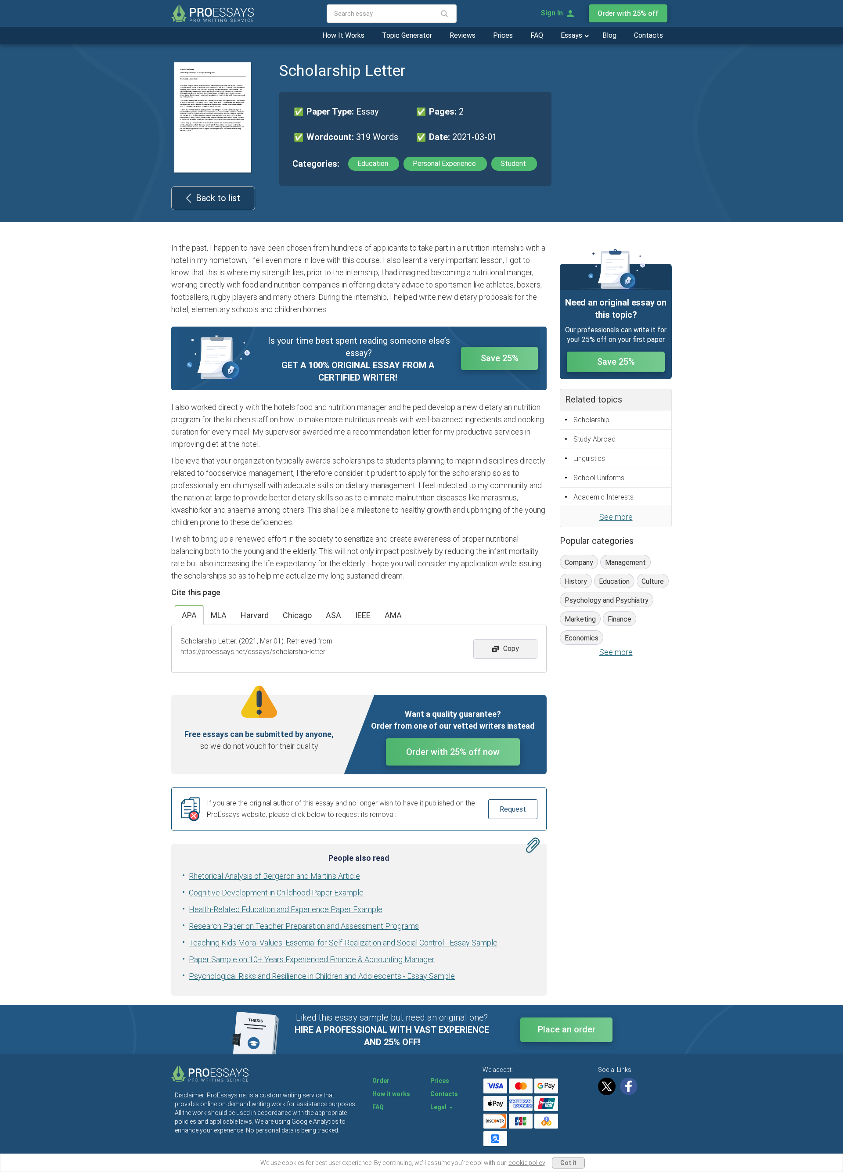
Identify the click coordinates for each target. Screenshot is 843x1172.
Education (373, 163)
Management (625, 562)
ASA (333, 615)
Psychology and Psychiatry (606, 600)
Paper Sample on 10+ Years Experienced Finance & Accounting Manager (312, 959)
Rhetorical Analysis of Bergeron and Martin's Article (274, 876)
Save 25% (500, 358)
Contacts (648, 35)
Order (380, 1080)
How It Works (343, 35)
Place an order (566, 1029)
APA (189, 615)
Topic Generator (407, 35)
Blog (609, 35)
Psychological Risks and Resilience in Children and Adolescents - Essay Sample (322, 976)
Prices (503, 35)
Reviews (463, 35)
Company (579, 562)
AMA (393, 615)
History (576, 581)
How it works (391, 1093)
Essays (572, 35)
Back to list (218, 198)
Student (514, 163)
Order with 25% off (628, 13)
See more (616, 516)
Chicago (297, 615)
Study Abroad (594, 439)
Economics (581, 638)
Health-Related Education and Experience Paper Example (285, 909)
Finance (619, 619)
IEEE (363, 615)
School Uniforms (598, 478)
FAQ (536, 35)
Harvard (255, 615)
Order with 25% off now (453, 752)
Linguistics (589, 458)
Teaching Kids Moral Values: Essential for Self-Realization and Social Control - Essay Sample (343, 942)
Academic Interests (603, 497)
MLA (219, 615)
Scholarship (591, 420)
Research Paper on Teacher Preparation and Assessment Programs (304, 926)
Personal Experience (445, 163)
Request (513, 809)
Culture (652, 581)
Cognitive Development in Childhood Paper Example (276, 892)
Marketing (580, 619)
